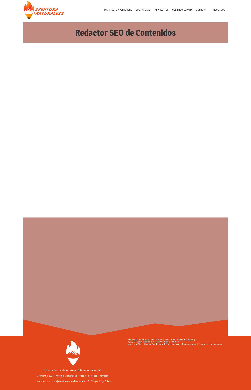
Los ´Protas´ (157, 340)
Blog (140, 344)
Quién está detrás (145, 342)
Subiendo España (185, 340)
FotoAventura (162, 342)
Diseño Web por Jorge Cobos (97, 381)
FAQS (99, 370)
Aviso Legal (70, 370)
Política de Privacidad (54, 370)
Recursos (132, 344)
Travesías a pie (173, 344)
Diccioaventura (189, 344)
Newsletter (170, 340)
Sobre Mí (132, 342)
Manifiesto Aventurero (138, 340)
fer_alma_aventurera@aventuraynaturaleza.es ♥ (60, 381)
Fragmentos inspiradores (210, 344)
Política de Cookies (87, 370)
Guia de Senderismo (153, 344)
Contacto (175, 342)
